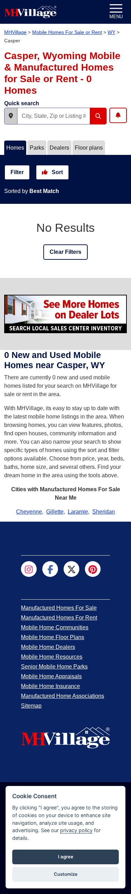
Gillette (55, 512)
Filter (17, 172)
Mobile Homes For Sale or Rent (67, 32)
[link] (59, 608)
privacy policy (76, 830)
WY (111, 32)
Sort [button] (56, 172)
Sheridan (103, 512)
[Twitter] (71, 569)
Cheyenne (29, 512)
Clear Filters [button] (65, 252)
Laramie (78, 512)
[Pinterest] (93, 569)
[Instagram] (29, 569)
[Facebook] (50, 569)
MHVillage (15, 32)
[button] (10, 116)
